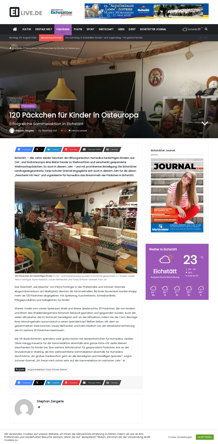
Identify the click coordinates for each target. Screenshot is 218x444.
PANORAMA (63, 29)
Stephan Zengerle (24, 130)
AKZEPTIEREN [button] (205, 437)
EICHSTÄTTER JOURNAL (153, 29)
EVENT (132, 29)
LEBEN (121, 29)
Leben (14, 106)
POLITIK (78, 29)
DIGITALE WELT (43, 29)
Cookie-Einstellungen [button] (180, 437)
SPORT (90, 29)
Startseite (16, 48)
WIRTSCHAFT (106, 29)
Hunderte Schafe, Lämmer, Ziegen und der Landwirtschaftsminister (102, 37)
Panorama (30, 48)
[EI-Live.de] (40, 12)
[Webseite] (39, 407)
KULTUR (27, 29)
